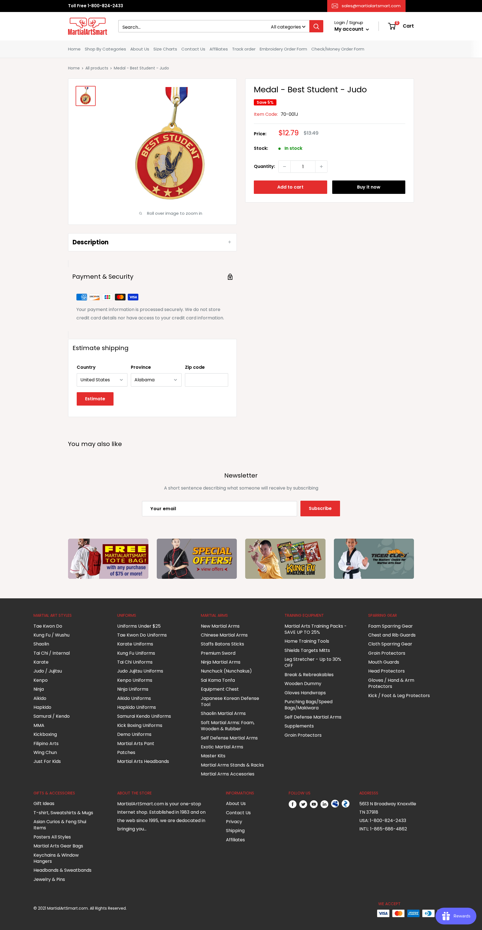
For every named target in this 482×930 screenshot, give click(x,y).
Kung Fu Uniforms (136, 653)
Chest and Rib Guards (392, 635)
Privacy (234, 821)
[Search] (316, 26)
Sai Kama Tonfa (218, 680)
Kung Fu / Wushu (51, 635)
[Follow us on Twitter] (303, 804)
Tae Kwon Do (47, 626)
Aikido (39, 698)
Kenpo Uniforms (134, 680)
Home (74, 49)
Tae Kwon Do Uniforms (142, 635)
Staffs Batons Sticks (222, 644)
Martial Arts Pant (135, 743)
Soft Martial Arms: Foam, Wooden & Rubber (227, 725)
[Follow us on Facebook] (293, 804)
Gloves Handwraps (305, 693)
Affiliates (218, 49)
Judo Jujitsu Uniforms (140, 671)
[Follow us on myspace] (335, 804)
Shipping (235, 830)
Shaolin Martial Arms (223, 713)
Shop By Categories (105, 49)
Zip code (195, 367)
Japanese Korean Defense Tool (230, 701)
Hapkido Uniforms (136, 707)
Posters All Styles (52, 837)
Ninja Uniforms (132, 689)
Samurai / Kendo (51, 716)
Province (141, 367)
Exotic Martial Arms (222, 747)
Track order (244, 49)
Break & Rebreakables (309, 674)
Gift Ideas (43, 803)
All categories (286, 27)
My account (349, 29)
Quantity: (264, 166)
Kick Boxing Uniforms (139, 725)
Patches (126, 752)
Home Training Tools (307, 641)
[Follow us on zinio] (346, 804)
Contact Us (193, 49)
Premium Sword (218, 653)
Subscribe (320, 508)
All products (96, 68)
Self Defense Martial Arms (229, 738)
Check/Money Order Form (337, 49)
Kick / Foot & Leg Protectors (399, 695)
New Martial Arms (220, 626)
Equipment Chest (220, 689)
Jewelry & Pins (49, 879)
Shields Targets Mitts (307, 650)
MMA (38, 725)
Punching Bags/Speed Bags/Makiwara (308, 704)
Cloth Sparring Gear (390, 644)
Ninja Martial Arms (220, 662)
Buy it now (368, 187)
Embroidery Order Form (283, 49)
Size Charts (165, 49)
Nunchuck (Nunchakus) (226, 671)
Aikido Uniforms (134, 698)
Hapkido (42, 707)
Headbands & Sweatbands (62, 870)
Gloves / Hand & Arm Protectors (391, 683)
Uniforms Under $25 (139, 626)
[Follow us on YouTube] (314, 804)
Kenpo (40, 680)
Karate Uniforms (135, 644)
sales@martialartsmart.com (371, 6)
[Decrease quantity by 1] (284, 166)
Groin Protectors (303, 735)
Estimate (95, 399)
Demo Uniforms (134, 734)
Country (86, 367)
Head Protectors (386, 671)
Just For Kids (47, 761)
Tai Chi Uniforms (135, 662)
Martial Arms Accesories (227, 774)
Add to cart (290, 187)
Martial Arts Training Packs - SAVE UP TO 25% (316, 629)
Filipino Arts (46, 743)
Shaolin (41, 644)
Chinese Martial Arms (224, 635)
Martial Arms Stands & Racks (232, 765)
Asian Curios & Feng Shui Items (59, 824)
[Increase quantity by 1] (321, 166)
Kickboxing (45, 734)
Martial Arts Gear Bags (58, 846)
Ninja (38, 689)
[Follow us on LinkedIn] (324, 804)
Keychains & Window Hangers (56, 858)
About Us (139, 49)
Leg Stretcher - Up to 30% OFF (313, 662)
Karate (41, 662)
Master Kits (213, 756)
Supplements (299, 726)
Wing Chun (45, 752)
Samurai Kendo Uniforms (144, 716)
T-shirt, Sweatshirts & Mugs (63, 812)
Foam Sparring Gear (390, 626)
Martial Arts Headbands (143, 761)
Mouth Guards (383, 662)
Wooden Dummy (303, 683)
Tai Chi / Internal (51, 653)
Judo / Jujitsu (47, 671)
